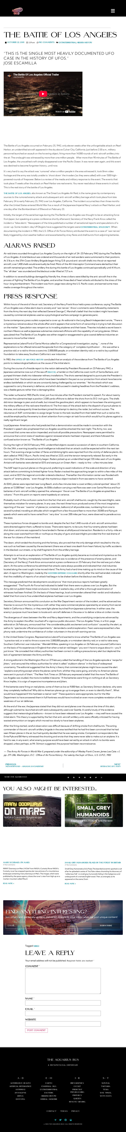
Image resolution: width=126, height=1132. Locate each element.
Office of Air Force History (30, 360)
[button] (68, 777)
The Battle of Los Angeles (17, 193)
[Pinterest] (65, 1120)
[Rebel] (71, 1120)
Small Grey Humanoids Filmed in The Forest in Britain (93, 863)
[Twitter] (60, 1120)
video (36, 946)
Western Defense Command (62, 573)
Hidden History (84, 42)
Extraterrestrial (67, 42)
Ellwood (52, 372)
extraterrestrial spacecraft (95, 227)
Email (29, 1009)
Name (29, 999)
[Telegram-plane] (55, 1120)
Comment (32, 966)
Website (30, 1020)
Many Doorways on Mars (16, 862)
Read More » (8, 883)
